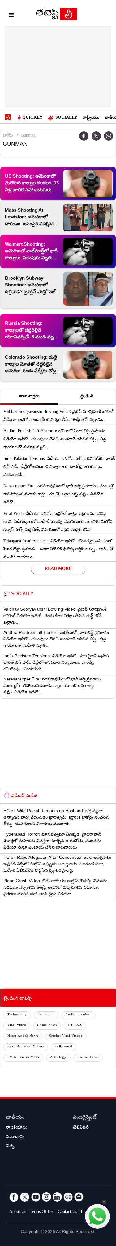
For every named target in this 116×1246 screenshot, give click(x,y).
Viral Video (16, 1025)
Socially (66, 118)
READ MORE (58, 569)
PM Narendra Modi (23, 1057)
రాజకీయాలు (16, 1128)
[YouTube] (35, 1197)
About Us (17, 1212)
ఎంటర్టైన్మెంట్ (84, 1118)
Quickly (32, 118)
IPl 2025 (75, 1025)
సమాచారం (15, 1137)
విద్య (10, 1146)
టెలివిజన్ (81, 1128)
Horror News (88, 1057)
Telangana (46, 1015)
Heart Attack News (22, 1036)
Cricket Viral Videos (66, 1036)
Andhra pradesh (78, 1015)
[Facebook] (14, 1197)
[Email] (79, 1197)
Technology (17, 1015)
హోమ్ (8, 136)
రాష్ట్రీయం (91, 118)
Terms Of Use (42, 1212)
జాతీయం (15, 1118)
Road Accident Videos (25, 1046)
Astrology (58, 1057)
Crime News (47, 1025)
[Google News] (68, 1197)
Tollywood (63, 1046)
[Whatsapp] (108, 136)
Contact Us (67, 1212)
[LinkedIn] (57, 1197)
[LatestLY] (56, 15)
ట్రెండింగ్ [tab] (86, 397)
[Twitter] (96, 136)
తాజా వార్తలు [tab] (29, 397)
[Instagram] (46, 1197)
